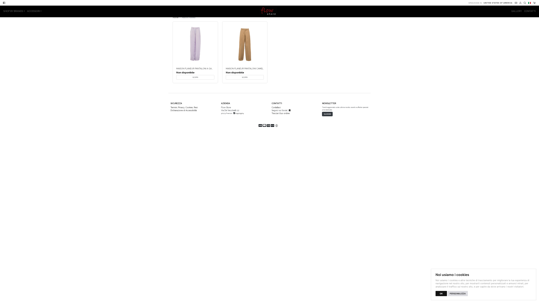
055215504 (240, 113)
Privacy (181, 107)
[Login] (520, 3)
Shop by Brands (13, 11)
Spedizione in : (490, 3)
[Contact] (516, 3)
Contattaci (276, 107)
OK (441, 293)
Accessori (33, 11)
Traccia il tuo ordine (281, 113)
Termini (174, 107)
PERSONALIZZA (458, 293)
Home (175, 17)
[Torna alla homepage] (269, 11)
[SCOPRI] (195, 44)
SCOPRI (195, 77)
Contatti (530, 11)
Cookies (189, 107)
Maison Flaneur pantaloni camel (244, 68)
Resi (196, 107)
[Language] (529, 3)
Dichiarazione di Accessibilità (184, 110)
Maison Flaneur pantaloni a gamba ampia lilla (202, 68)
